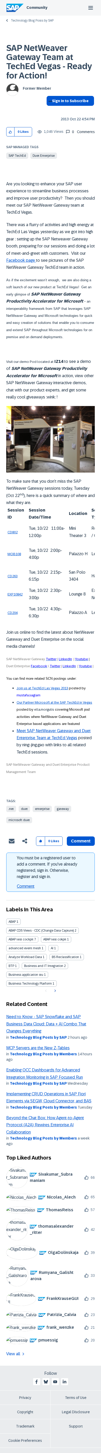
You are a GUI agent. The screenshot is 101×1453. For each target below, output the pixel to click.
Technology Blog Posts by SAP (32, 20)
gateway (63, 809)
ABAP (12, 922)
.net (11, 809)
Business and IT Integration (43, 966)
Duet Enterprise (44, 156)
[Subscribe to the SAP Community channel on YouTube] (55, 1382)
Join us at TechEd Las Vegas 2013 (42, 688)
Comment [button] (81, 841)
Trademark (25, 1426)
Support (76, 1426)
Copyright (25, 1412)
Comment (25, 886)
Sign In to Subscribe (70, 101)
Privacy (25, 1398)
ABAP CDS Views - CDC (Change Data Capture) (41, 930)
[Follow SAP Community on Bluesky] (46, 1382)
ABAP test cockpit (21, 939)
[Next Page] (54, 991)
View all (13, 1354)
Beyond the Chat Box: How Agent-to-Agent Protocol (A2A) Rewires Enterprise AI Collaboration (45, 1125)
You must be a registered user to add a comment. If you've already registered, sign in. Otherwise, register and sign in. (47, 867)
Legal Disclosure (76, 1412)
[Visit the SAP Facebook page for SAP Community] (36, 1382)
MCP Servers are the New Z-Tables (38, 1048)
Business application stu (26, 975)
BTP (11, 966)
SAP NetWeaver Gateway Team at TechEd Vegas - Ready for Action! (49, 61)
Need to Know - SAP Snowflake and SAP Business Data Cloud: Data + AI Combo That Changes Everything (46, 1024)
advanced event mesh (25, 948)
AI (52, 948)
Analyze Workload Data (25, 957)
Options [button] (49, 110)
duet (24, 809)
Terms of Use (75, 1398)
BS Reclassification (65, 957)
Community (36, 7)
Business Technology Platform (30, 983)
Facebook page (21, 260)
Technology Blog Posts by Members (43, 1054)
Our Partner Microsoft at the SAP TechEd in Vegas (54, 702)
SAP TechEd (17, 156)
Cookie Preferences (25, 1440)
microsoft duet (19, 820)
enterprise (42, 809)
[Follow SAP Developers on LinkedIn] (64, 1382)
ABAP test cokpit (54, 939)
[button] (10, 131)
